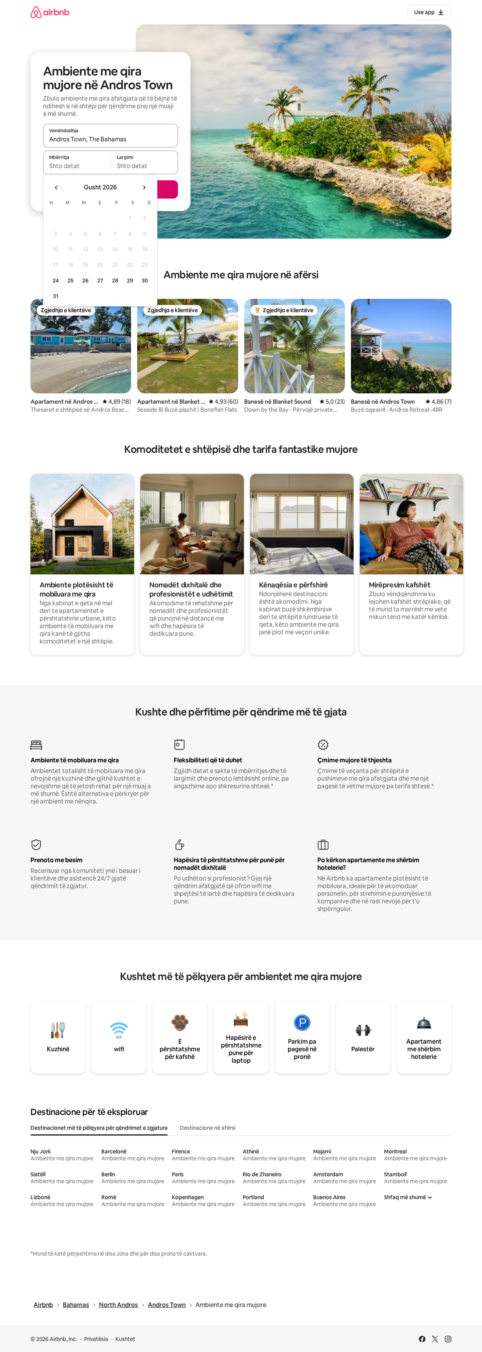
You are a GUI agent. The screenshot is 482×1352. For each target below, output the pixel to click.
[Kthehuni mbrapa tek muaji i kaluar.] (56, 187)
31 (55, 296)
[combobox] (110, 139)
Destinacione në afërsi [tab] (207, 1127)
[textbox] (76, 165)
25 (70, 280)
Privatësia (96, 1339)
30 (145, 280)
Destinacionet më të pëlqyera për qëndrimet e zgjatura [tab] (99, 1127)
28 (115, 280)
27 (100, 280)
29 (130, 280)
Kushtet (125, 1339)
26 (85, 280)
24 (56, 280)
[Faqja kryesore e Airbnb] (49, 12)
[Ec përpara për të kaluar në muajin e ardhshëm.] (144, 187)
